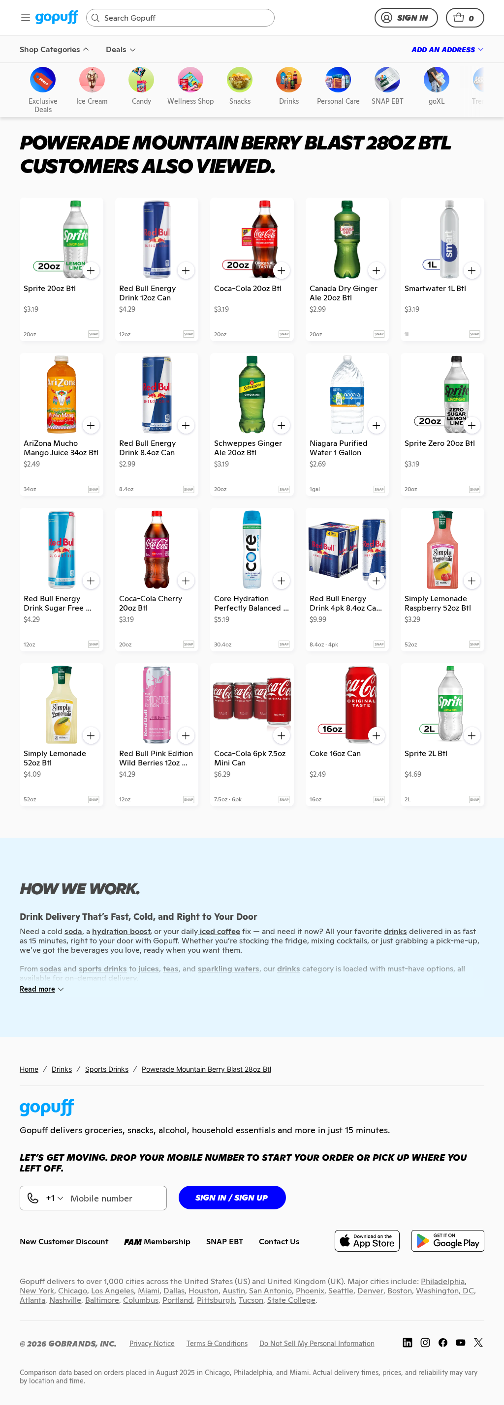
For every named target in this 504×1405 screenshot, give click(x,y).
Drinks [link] (62, 1069)
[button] (465, 18)
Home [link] (29, 1069)
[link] (56, 18)
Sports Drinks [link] (106, 1069)
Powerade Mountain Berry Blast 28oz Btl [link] (206, 1069)
